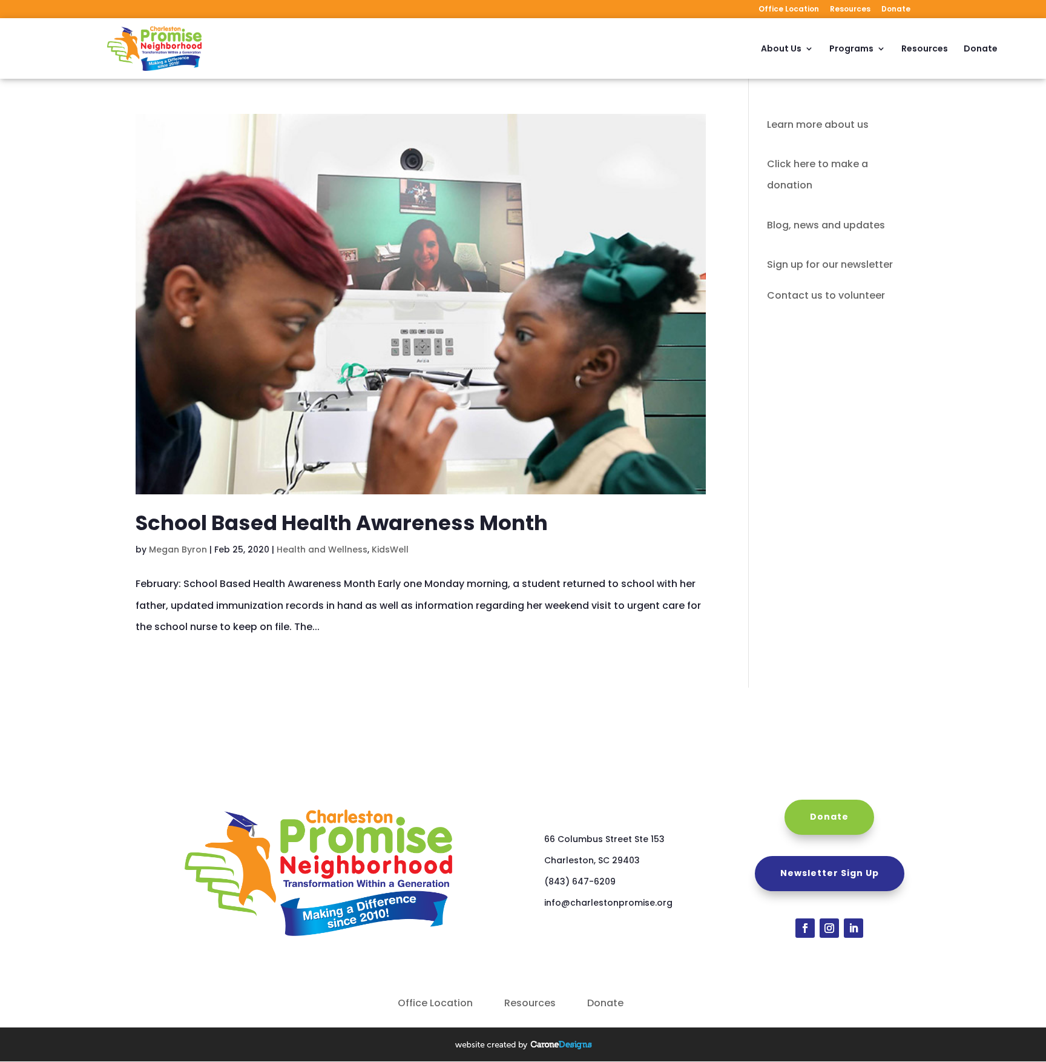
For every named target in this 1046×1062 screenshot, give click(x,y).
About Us (781, 49)
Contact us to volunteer (826, 295)
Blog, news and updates (826, 225)
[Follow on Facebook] (805, 928)
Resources (850, 9)
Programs (851, 49)
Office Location (788, 9)
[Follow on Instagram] (829, 928)
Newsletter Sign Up (829, 873)
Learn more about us (818, 124)
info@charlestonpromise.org (608, 903)
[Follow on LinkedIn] (853, 928)
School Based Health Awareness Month (342, 522)
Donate (895, 9)
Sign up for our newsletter (830, 264)
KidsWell (390, 549)
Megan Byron (178, 549)
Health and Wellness (322, 549)
